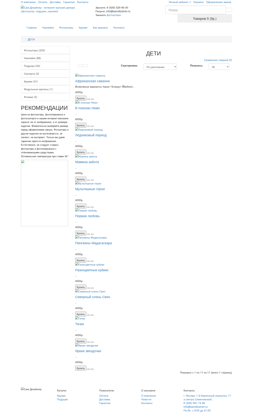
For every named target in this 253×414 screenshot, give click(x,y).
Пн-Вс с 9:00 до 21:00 (197, 410)
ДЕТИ (31, 39)
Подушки (62, 399)
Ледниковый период (91, 134)
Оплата (103, 395)
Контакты (119, 27)
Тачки (79, 323)
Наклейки (48, 27)
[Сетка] (85, 65)
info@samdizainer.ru (196, 406)
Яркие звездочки (88, 350)
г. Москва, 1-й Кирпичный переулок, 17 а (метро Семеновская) (207, 397)
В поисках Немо (87, 107)
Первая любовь (87, 215)
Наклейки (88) (32, 58)
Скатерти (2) (31, 73)
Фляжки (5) (30, 97)
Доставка (104, 399)
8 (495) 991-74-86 (194, 403)
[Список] (80, 65)
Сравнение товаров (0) (218, 60)
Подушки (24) (32, 66)
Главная (32, 27)
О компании (148, 395)
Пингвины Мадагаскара (93, 242)
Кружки (83, 27)
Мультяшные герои (90, 188)
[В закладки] (88, 99)
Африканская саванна (92, 80)
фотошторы (114, 15)
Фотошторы (66, 27)
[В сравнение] (92, 99)
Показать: (196, 65)
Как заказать (100, 27)
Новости (146, 399)
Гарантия (105, 403)
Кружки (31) (31, 81)
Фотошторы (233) (34, 50)
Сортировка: (129, 65)
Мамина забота (87, 161)
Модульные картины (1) (38, 89)
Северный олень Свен (92, 296)
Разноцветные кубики (91, 269)
